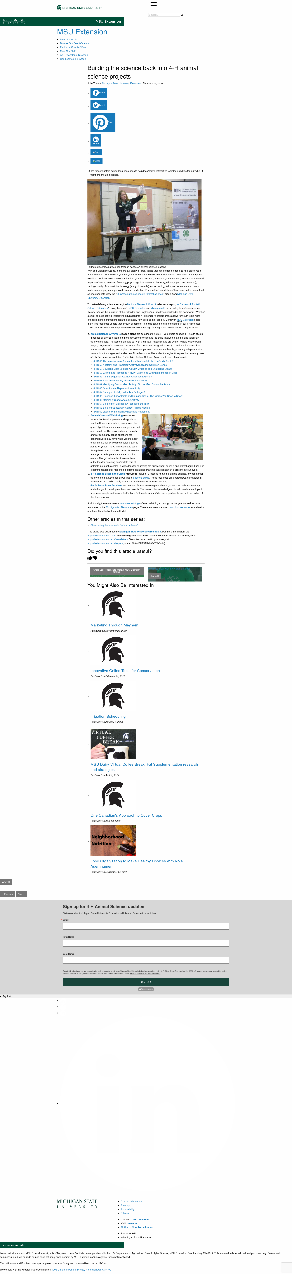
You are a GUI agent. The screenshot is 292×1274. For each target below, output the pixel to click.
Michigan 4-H (158, 308)
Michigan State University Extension (121, 83)
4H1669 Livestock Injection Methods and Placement (121, 411)
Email (97, 160)
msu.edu (132, 1223)
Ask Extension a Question (74, 55)
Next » (21, 893)
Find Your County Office (73, 47)
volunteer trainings (130, 503)
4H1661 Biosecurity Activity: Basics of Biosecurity (120, 380)
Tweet (102, 104)
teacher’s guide (140, 477)
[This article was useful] (89, 557)
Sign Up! (146, 982)
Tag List (7, 996)
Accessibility (127, 1209)
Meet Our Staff (68, 51)
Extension (137, 308)
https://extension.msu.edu (101, 535)
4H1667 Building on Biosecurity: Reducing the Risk (121, 403)
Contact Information (131, 1201)
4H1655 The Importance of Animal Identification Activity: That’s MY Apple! (133, 361)
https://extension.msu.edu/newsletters (107, 539)
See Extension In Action (73, 59)
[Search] (182, 15)
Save (110, 122)
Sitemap (125, 1205)
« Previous (7, 893)
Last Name (68, 954)
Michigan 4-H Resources (119, 507)
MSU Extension (82, 31)
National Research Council (141, 304)
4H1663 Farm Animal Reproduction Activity (117, 388)
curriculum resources (179, 507)
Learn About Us (68, 39)
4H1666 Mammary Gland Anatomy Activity (116, 400)
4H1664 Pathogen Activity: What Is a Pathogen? (119, 392)
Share (102, 92)
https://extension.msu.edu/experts (105, 543)
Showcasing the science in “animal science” (114, 525)
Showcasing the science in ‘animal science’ (139, 294)
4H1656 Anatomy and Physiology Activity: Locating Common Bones (130, 365)
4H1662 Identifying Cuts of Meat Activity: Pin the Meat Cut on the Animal (132, 384)
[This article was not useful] (95, 557)
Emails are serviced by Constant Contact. (145, 973)
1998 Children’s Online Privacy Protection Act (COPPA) (81, 1269)
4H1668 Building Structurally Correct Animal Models (122, 407)
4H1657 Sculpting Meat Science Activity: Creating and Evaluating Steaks (133, 368)
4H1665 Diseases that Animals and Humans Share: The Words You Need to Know (138, 396)
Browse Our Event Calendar (75, 43)
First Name (68, 937)
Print (97, 151)
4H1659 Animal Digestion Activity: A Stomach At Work (123, 376)
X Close (6, 881)
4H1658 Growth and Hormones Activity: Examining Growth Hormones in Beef (135, 372)
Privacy (125, 1213)
